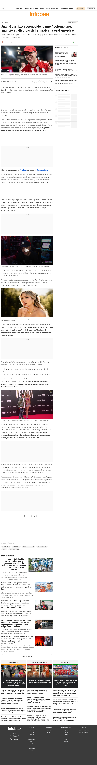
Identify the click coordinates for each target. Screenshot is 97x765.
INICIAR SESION (91, 8)
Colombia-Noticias (14, 549)
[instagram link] (17, 736)
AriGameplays (16, 546)
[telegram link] (14, 739)
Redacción (49, 730)
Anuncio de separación (28, 546)
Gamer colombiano (42, 546)
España (48, 8)
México (53, 8)
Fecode (62, 19)
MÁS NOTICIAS (27, 656)
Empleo (49, 732)
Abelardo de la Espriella (31, 19)
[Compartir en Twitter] (40, 81)
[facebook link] (11, 736)
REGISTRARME (80, 8)
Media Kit (66, 741)
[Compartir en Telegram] (47, 81)
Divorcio (4, 549)
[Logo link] (39, 14)
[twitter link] (14, 736)
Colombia (42, 8)
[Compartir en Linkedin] (43, 81)
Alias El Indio (23, 19)
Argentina (26, 8)
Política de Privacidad (83, 732)
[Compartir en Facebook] (37, 81)
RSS (32, 750)
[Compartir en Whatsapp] (33, 81)
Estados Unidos (34, 8)
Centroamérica (64, 8)
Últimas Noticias (31, 748)
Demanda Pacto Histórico (43, 19)
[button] (2, 8)
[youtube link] (11, 739)
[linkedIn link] (17, 739)
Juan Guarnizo (6, 546)
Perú (57, 8)
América (32, 730)
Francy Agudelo (11, 42)
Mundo (71, 8)
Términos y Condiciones (83, 730)
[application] (27, 250)
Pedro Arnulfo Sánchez (55, 19)
